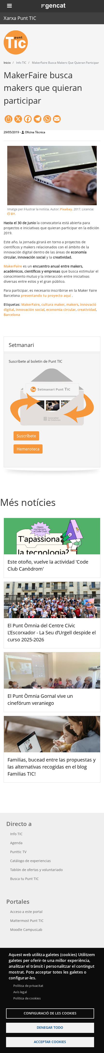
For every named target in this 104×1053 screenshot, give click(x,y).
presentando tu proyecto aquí (46, 295)
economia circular (61, 309)
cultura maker (53, 304)
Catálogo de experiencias (30, 860)
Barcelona (12, 314)
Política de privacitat (28, 985)
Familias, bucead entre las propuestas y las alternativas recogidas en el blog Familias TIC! (51, 766)
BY (12, 214)
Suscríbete (26, 436)
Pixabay (66, 209)
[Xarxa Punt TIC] (18, 42)
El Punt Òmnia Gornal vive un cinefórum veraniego (40, 699)
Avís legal (20, 992)
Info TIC (16, 834)
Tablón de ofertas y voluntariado (36, 869)
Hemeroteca (28, 449)
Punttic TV (18, 851)
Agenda (16, 843)
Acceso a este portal (26, 911)
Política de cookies (27, 998)
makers (72, 304)
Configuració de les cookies (50, 1013)
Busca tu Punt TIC (24, 878)
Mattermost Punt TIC (27, 920)
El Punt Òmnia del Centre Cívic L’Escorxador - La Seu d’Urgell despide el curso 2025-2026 (51, 632)
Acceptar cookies (50, 1041)
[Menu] (9, 6)
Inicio (7, 63)
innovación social (30, 309)
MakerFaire (30, 304)
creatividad (86, 309)
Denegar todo (50, 1027)
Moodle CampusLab (26, 929)
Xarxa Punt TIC (20, 18)
